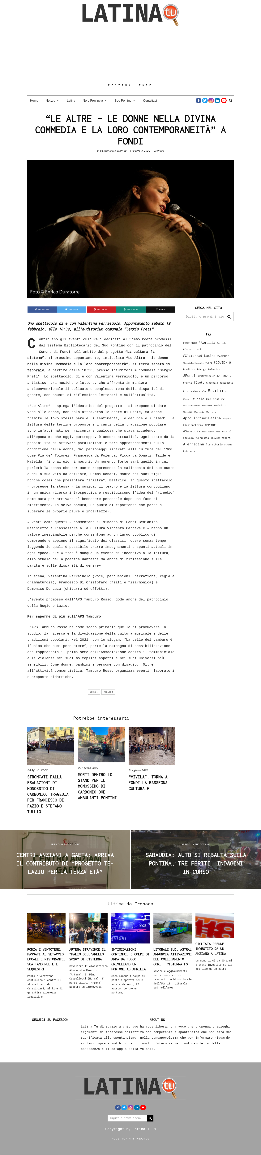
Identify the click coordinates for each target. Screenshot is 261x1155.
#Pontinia (199, 412)
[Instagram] (211, 100)
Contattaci (150, 100)
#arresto (221, 343)
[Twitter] (205, 100)
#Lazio (198, 399)
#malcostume (215, 399)
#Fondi (94, 692)
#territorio (214, 444)
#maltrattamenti (191, 405)
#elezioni (215, 369)
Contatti (128, 1138)
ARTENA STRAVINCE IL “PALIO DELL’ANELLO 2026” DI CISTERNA (87, 954)
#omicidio (220, 405)
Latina (71, 100)
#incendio (212, 382)
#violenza (189, 451)
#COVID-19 (222, 362)
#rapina (227, 418)
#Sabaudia (191, 431)
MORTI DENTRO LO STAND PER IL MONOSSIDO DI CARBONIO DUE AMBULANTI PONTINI (97, 786)
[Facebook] (198, 100)
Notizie (50, 100)
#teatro (108, 692)
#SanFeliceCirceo (211, 432)
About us (143, 1138)
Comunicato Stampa (113, 150)
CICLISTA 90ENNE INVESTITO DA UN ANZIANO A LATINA (210, 949)
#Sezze (215, 437)
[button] (229, 316)
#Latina (218, 390)
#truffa (228, 445)
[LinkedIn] (217, 100)
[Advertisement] (130, 55)
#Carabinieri (192, 349)
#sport (226, 437)
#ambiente (190, 342)
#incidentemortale (194, 391)
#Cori (208, 362)
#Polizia (187, 412)
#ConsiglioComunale (193, 363)
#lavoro (187, 399)
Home (34, 100)
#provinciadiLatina (202, 418)
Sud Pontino (123, 100)
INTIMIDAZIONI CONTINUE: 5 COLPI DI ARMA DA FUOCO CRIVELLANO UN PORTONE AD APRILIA (130, 959)
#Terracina (193, 444)
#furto (187, 382)
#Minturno (207, 405)
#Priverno (211, 412)
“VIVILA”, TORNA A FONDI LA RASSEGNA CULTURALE (148, 782)
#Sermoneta (202, 437)
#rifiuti (211, 424)
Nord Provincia (93, 100)
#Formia (204, 376)
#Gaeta (199, 382)
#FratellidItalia (221, 376)
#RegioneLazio (193, 424)
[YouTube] (224, 100)
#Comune (223, 355)
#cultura (189, 369)
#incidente (226, 382)
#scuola (188, 437)
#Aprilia (207, 342)
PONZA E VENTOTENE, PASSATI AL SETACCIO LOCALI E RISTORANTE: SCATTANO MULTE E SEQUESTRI (46, 959)
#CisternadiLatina (199, 356)
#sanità (226, 431)
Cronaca (158, 150)
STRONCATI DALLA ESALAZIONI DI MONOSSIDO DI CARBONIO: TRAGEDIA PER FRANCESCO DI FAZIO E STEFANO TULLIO (48, 794)
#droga (201, 369)
